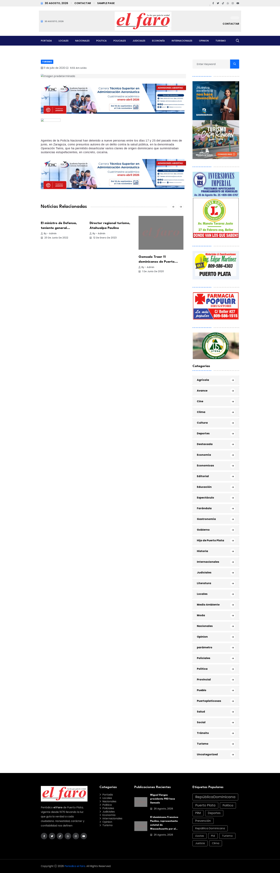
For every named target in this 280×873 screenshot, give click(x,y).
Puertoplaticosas (209, 701)
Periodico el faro (74, 866)
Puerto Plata (205, 805)
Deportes (203, 433)
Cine (200, 401)
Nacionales (82, 40)
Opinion (204, 40)
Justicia (200, 843)
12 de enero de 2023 (105, 237)
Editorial (203, 476)
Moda (201, 615)
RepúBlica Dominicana (210, 828)
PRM (198, 813)
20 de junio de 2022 (56, 237)
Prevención (203, 821)
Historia (202, 551)
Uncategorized (207, 754)
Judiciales (139, 40)
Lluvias (199, 836)
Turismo (221, 40)
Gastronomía (206, 519)
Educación (204, 487)
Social (201, 722)
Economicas (205, 465)
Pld (213, 836)
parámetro (204, 647)
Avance (202, 390)
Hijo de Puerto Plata (210, 540)
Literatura (204, 583)
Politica (101, 40)
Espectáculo (205, 497)
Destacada (205, 444)
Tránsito (203, 733)
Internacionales (182, 40)
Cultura (202, 423)
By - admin (50, 233)
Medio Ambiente (208, 604)
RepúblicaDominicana (215, 796)
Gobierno (203, 530)
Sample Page (106, 3)
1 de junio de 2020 (152, 271)
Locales (63, 40)
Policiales (119, 40)
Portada (46, 40)
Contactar (82, 3)
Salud (201, 711)
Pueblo (201, 690)
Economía (158, 40)
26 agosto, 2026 (163, 808)
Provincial (204, 679)
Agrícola (203, 380)
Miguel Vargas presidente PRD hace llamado (162, 799)
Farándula (204, 508)
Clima (201, 412)
